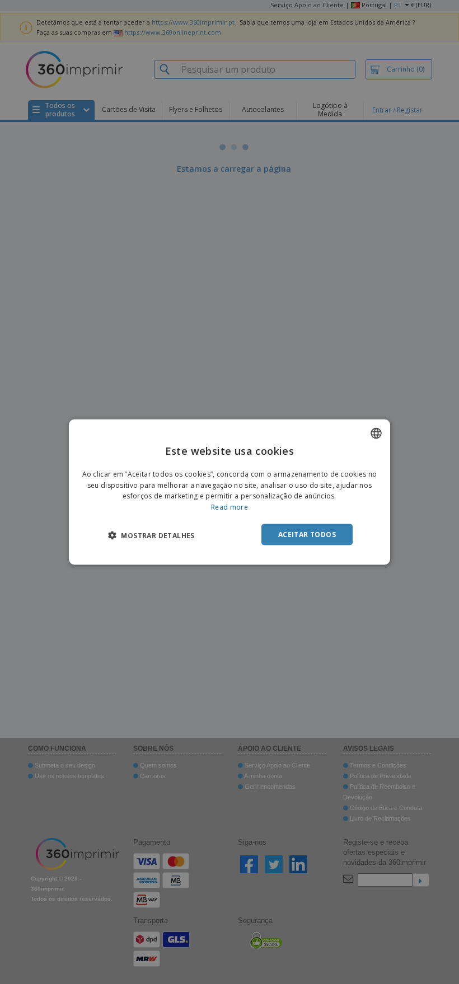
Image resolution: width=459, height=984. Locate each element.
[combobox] (376, 433)
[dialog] (229, 492)
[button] (151, 535)
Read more (229, 507)
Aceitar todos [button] (307, 534)
